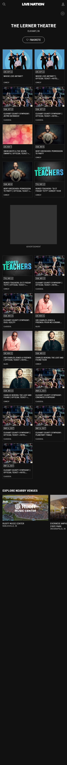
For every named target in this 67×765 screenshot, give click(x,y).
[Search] (4, 4)
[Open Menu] (63, 4)
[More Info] (63, 13)
